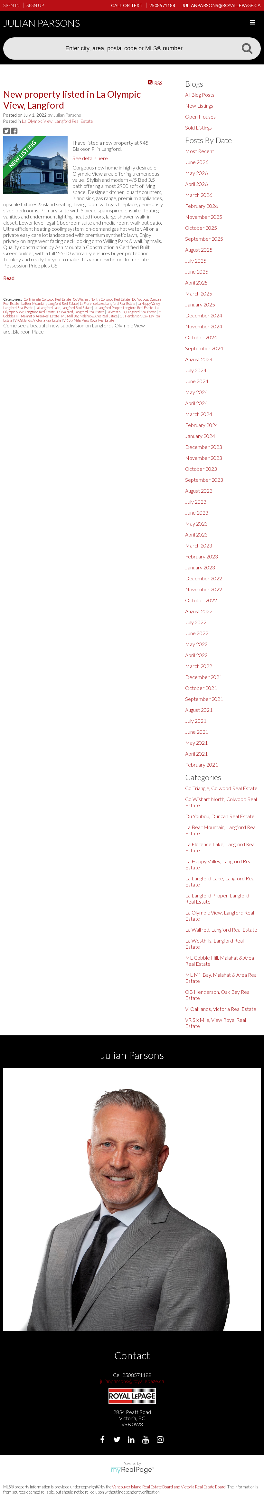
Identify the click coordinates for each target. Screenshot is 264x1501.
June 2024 (196, 381)
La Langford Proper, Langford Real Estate (124, 307)
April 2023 (196, 534)
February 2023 (201, 556)
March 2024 (198, 414)
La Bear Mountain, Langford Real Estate (49, 303)
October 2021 (201, 688)
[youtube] (146, 1440)
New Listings (199, 105)
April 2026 (196, 184)
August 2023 (198, 491)
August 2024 (198, 359)
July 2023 (195, 502)
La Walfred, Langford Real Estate (81, 312)
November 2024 (203, 326)
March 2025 (198, 293)
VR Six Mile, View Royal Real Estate (88, 320)
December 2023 (203, 447)
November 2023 (203, 458)
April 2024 (196, 403)
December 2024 (203, 315)
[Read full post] (35, 165)
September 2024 (204, 348)
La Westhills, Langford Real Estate (132, 312)
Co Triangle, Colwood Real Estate (47, 299)
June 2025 (196, 271)
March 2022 (198, 666)
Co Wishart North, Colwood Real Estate (101, 299)
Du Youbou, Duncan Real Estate (220, 816)
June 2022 (196, 633)
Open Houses (200, 116)
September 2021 (204, 699)
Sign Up (35, 5)
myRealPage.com (132, 1470)
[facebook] (103, 1440)
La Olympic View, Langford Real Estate (57, 121)
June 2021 (196, 732)
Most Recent (199, 151)
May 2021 (196, 743)
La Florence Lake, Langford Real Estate (108, 303)
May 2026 (196, 173)
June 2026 (196, 162)
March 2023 (198, 545)
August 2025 (198, 250)
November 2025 (203, 217)
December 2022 (203, 578)
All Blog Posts (199, 95)
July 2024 (195, 370)
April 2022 (196, 655)
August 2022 (198, 611)
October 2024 (201, 337)
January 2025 (200, 304)
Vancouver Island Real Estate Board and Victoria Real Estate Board (169, 1486)
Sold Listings (198, 127)
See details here (90, 158)
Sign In (11, 5)
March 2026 (198, 195)
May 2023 (196, 523)
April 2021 (196, 753)
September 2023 (204, 480)
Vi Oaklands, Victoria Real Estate (38, 320)
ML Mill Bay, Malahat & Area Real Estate (89, 316)
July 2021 (195, 721)
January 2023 (200, 567)
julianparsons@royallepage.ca (132, 1381)
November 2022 (203, 589)
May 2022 (196, 644)
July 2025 (195, 260)
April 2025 (196, 282)
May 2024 (196, 392)
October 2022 (201, 600)
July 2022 (195, 622)
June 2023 (196, 512)
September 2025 (204, 239)
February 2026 (201, 206)
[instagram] (161, 1440)
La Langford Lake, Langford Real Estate (63, 307)
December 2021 (203, 677)
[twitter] (117, 1440)
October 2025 (201, 228)
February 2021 (201, 764)
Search (247, 48)
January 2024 (200, 436)
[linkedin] (132, 1440)
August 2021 (198, 710)
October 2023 (201, 469)
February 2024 (201, 425)
